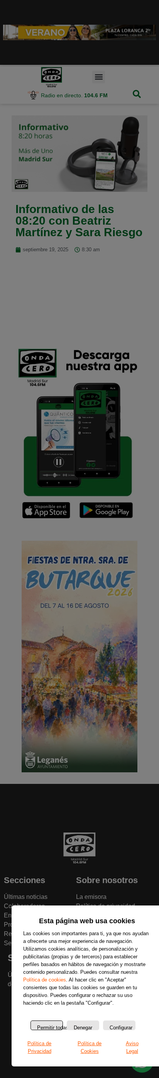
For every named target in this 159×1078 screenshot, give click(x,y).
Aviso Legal (132, 1047)
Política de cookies (44, 980)
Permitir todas (50, 1027)
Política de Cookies (89, 1047)
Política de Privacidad (39, 1047)
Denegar (83, 1027)
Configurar (121, 1027)
